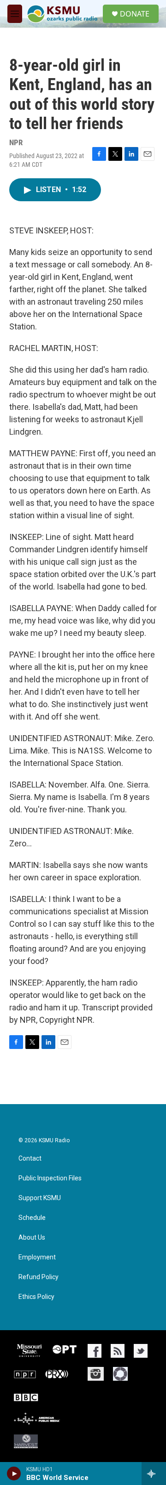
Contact (30, 1158)
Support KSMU (39, 1198)
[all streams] (154, 1473)
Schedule (32, 1217)
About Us (31, 1237)
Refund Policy (38, 1277)
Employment (37, 1257)
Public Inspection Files (50, 1178)
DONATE (134, 14)
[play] (14, 1473)
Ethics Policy (36, 1296)
